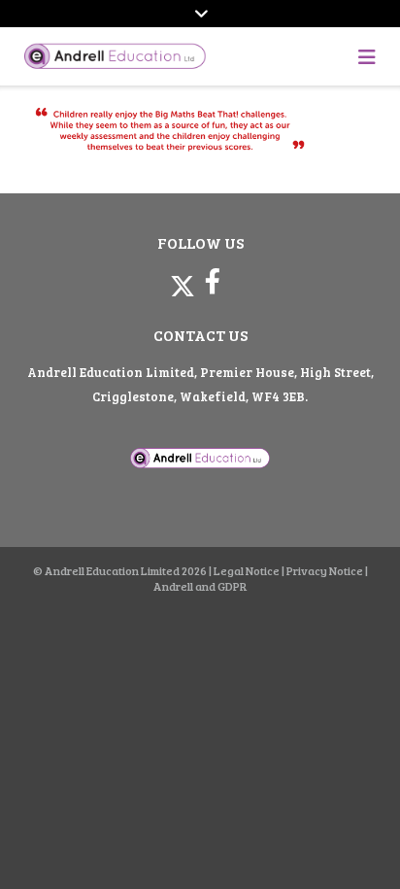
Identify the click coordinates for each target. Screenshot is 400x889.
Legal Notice (247, 570)
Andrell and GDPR (200, 586)
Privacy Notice (324, 570)
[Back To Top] (350, 842)
